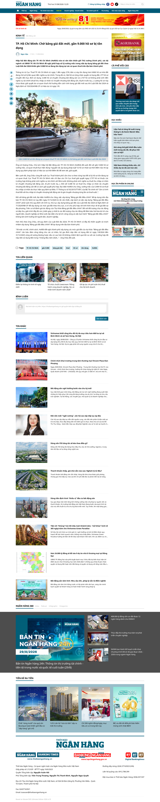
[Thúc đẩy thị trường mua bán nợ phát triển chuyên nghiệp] (98, 638)
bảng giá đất (57, 248)
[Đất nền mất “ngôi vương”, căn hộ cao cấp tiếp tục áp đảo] (31, 425)
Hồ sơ (75, 248)
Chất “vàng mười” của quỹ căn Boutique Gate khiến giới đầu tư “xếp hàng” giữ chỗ (32, 726)
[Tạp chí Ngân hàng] (92, 756)
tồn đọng (84, 248)
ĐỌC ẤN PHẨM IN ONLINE (123, 183)
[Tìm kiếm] (142, 4)
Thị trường (105, 11)
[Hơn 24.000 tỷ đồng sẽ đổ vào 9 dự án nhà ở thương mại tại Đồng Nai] (31, 562)
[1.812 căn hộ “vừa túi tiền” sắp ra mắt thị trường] (64, 704)
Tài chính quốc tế (92, 11)
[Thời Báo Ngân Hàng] (30, 4)
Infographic (53, 606)
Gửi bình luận (102, 318)
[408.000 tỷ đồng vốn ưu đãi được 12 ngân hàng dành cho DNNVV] (98, 622)
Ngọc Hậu (24, 54)
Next (142, 87)
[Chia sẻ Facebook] (11, 84)
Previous (113, 87)
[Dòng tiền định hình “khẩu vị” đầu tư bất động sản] (31, 507)
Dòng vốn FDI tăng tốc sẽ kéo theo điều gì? (69, 443)
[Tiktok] (116, 4)
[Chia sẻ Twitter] (11, 89)
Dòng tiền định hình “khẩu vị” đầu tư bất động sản (73, 498)
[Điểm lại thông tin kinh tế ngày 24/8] (30, 272)
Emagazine (64, 606)
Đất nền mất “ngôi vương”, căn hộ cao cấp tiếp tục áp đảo (76, 416)
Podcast (44, 606)
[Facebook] (107, 4)
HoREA (94, 248)
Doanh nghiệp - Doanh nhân (73, 11)
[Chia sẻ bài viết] (11, 98)
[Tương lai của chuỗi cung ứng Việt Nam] (127, 86)
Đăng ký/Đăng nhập (97, 4)
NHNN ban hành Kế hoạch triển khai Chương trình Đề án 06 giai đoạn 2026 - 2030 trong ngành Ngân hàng (127, 652)
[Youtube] (112, 4)
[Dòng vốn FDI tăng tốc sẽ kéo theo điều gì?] (31, 452)
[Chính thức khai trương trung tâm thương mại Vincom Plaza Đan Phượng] (31, 369)
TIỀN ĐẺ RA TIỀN (24, 678)
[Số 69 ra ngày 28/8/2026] (128, 213)
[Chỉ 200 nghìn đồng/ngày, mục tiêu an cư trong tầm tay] (96, 704)
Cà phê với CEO (120, 65)
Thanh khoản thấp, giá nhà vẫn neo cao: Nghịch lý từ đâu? (76, 471)
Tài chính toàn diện (46, 11)
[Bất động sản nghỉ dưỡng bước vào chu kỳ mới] (31, 397)
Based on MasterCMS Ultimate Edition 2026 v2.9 (33, 799)
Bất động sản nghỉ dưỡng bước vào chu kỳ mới (71, 388)
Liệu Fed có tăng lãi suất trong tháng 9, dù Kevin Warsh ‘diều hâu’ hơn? (127, 132)
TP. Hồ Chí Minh (32, 248)
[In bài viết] (11, 103)
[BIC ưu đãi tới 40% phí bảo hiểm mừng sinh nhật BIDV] (127, 704)
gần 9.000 (45, 248)
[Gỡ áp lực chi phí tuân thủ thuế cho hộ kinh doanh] (94, 272)
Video (37, 606)
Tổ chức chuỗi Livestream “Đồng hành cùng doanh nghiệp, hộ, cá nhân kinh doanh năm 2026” (61, 287)
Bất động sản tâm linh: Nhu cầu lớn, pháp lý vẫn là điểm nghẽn (78, 581)
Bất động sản (31, 36)
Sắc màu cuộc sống (118, 11)
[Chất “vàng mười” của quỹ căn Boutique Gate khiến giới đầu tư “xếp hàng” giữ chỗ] (33, 704)
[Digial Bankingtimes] (134, 756)
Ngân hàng (33, 11)
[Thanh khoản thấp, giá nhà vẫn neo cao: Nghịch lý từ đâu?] (31, 480)
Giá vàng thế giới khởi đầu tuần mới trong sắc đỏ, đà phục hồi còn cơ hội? (128, 150)
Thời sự (24, 11)
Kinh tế (58, 11)
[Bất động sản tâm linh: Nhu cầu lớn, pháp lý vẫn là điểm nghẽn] (31, 589)
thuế (68, 248)
